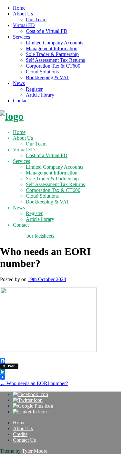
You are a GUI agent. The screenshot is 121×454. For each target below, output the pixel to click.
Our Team (36, 19)
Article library (40, 95)
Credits (20, 434)
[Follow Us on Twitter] (28, 400)
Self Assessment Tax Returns (55, 60)
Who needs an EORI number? (34, 383)
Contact (21, 100)
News (19, 83)
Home (19, 8)
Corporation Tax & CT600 (53, 66)
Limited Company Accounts (54, 42)
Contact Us (24, 440)
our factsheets (40, 236)
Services (21, 37)
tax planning (12, 236)
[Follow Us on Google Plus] (33, 406)
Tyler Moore (34, 451)
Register (34, 89)
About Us (23, 13)
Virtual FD (24, 25)
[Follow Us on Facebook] (30, 394)
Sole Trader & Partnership (52, 54)
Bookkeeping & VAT (47, 77)
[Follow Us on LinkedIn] (30, 411)
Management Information (51, 48)
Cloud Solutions (42, 71)
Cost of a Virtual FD (46, 31)
